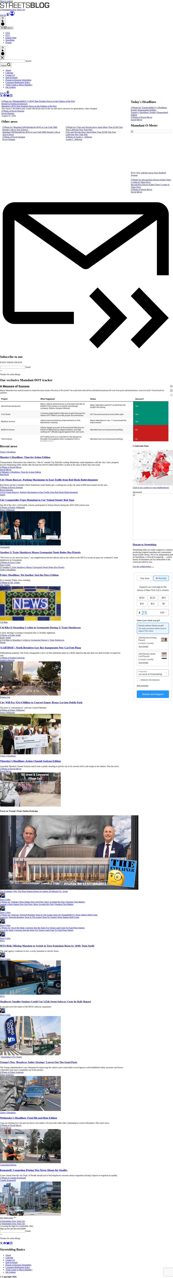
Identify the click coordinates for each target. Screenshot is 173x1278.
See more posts (6, 1218)
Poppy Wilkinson (7, 510)
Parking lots (5, 697)
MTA (2, 941)
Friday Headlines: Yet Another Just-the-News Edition (29, 575)
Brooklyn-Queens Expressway (14, 104)
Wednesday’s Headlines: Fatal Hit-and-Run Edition (28, 1117)
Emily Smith (5, 638)
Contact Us (10, 75)
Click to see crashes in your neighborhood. (151, 487)
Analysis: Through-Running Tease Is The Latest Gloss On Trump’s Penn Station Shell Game (39, 917)
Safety (2, 495)
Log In (3, 15)
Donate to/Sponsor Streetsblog (18, 80)
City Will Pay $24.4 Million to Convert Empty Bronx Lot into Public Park (41, 702)
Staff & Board (11, 77)
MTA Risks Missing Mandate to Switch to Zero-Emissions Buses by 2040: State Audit (47, 945)
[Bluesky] (8, 96)
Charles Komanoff (8, 1180)
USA (7, 33)
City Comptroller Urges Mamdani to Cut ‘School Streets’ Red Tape (37, 500)
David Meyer (136, 120)
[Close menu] (2, 58)
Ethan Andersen (7, 1075)
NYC (7, 35)
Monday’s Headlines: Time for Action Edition (25, 457)
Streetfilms (9, 40)
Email (28, 367)
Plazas (2, 642)
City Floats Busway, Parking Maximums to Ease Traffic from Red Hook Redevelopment (49, 479)
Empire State (10, 38)
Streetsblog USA (8, 1057)
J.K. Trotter (5, 585)
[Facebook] (4, 96)
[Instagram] (11, 96)
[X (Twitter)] (1, 96)
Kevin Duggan (7, 113)
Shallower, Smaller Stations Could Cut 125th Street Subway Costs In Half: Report (45, 1001)
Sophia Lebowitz (7, 660)
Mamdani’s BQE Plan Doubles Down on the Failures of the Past (28, 106)
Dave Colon (5, 565)
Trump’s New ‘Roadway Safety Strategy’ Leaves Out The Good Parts (38, 1062)
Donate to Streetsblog (144, 544)
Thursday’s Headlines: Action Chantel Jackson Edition (30, 761)
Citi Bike (4, 622)
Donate (8, 42)
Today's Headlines (8, 452)
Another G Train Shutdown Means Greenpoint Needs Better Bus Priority (40, 552)
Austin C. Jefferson (74, 139)
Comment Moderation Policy (17, 82)
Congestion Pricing (8, 1165)
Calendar (9, 73)
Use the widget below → (143, 566)
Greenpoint (5, 547)
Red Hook (4, 474)
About (8, 70)
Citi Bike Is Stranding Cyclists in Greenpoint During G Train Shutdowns (40, 627)
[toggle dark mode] (2, 21)
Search (28, 61)
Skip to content (6, 1)
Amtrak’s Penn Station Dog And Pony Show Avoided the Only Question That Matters (37, 904)
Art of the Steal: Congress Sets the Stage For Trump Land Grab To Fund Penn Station (36, 930)
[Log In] (12, 15)
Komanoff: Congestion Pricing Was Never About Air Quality (34, 1170)
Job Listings (10, 87)
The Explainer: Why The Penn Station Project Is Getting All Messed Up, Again (34, 891)
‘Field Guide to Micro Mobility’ (19, 85)
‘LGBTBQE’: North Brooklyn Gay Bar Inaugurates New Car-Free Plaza (40, 647)
